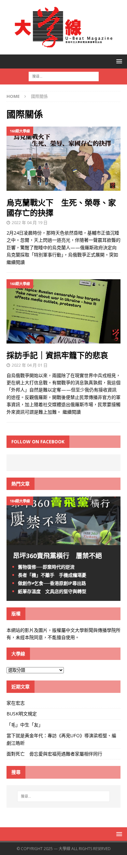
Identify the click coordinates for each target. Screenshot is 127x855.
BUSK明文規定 (22, 713)
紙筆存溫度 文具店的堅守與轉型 (52, 591)
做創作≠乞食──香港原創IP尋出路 (52, 583)
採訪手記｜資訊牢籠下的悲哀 (57, 355)
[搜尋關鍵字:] (64, 76)
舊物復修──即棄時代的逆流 (46, 567)
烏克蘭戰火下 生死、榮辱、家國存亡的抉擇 (61, 207)
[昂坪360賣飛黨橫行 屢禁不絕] (63, 541)
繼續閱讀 (16, 262)
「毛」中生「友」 (25, 725)
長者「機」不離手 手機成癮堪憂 (52, 575)
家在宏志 (16, 703)
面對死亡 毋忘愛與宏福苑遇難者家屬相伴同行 (55, 754)
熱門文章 (20, 484)
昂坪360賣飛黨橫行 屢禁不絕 (57, 555)
